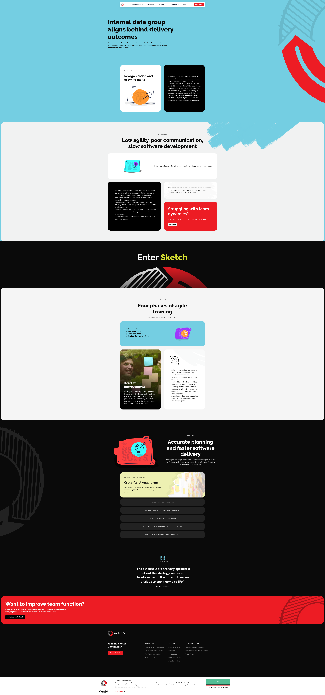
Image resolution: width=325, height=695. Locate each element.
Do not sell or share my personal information (218, 688)
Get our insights (115, 653)
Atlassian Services (174, 661)
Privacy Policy (189, 654)
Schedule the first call (15, 617)
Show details (119, 691)
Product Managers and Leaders (154, 647)
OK (218, 681)
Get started (198, 4)
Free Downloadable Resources (194, 647)
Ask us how (172, 224)
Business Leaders (150, 657)
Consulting (172, 650)
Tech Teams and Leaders (153, 654)
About (185, 5)
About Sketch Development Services (196, 650)
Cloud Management (175, 657)
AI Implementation (174, 647)
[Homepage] (122, 4)
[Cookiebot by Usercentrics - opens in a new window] (103, 691)
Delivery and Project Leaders (154, 650)
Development (173, 654)
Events (161, 5)
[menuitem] (136, 4)
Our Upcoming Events (192, 644)
